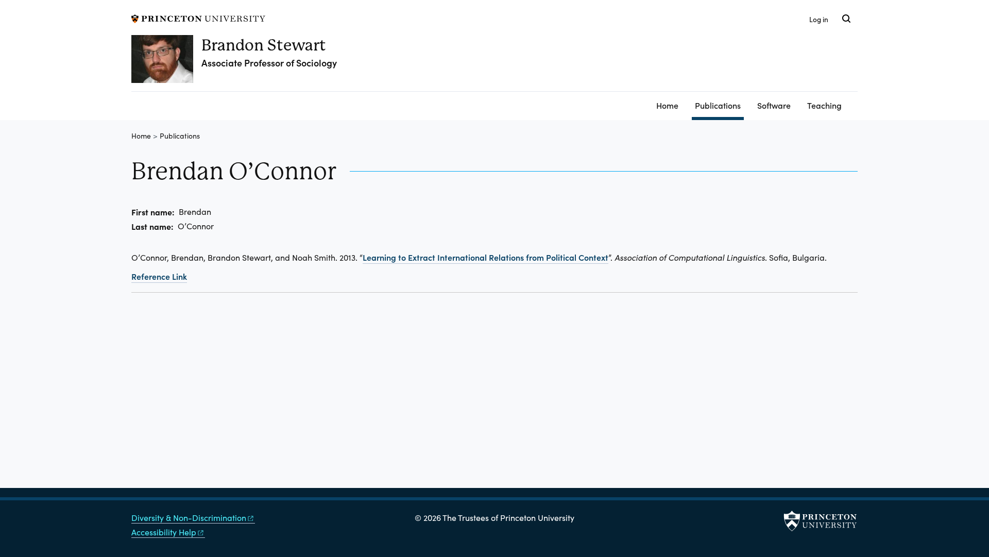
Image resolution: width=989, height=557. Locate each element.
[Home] (166, 63)
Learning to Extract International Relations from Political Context (485, 257)
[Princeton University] (198, 17)
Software (774, 105)
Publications (719, 105)
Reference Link (159, 276)
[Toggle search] (846, 18)
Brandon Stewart (263, 45)
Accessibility (163, 532)
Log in (818, 19)
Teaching (824, 105)
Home (667, 105)
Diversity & (188, 517)
